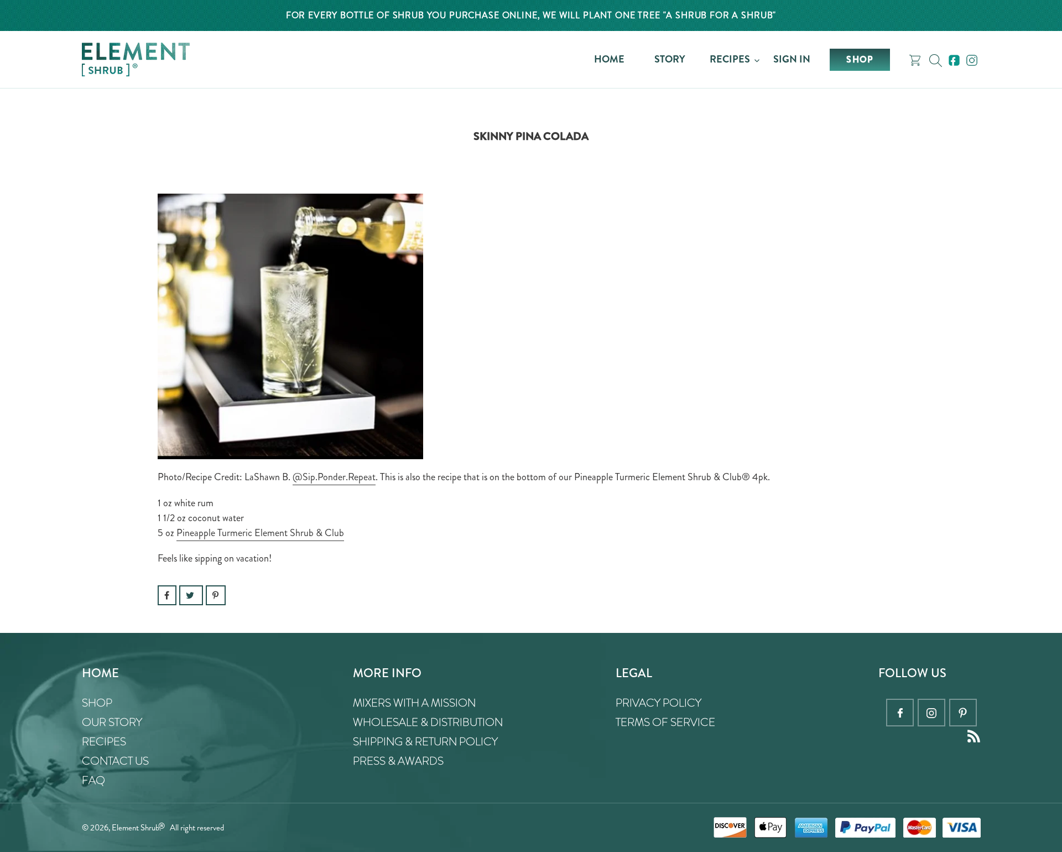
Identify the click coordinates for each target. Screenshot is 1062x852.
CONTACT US (115, 761)
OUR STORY (112, 722)
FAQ (93, 780)
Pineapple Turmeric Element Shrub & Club (260, 533)
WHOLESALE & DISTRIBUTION (428, 722)
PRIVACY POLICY (658, 703)
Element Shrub (135, 828)
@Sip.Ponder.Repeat (334, 477)
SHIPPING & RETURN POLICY (425, 742)
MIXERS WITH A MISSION (414, 703)
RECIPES (104, 742)
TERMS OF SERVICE (665, 722)
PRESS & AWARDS (398, 761)
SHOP (97, 703)
